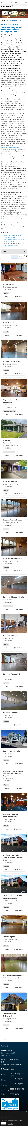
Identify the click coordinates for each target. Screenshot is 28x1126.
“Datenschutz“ (4, 1116)
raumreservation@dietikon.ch (11, 148)
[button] (3, 1039)
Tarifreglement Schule (11, 245)
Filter (4, 251)
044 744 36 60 (13, 1059)
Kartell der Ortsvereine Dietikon (11, 219)
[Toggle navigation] (26, 2)
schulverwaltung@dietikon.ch (11, 1064)
